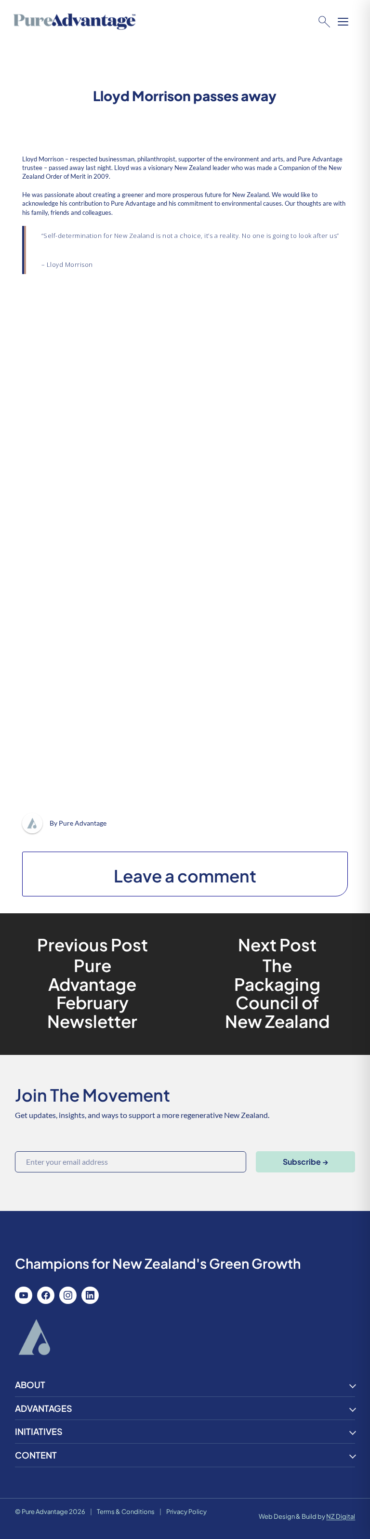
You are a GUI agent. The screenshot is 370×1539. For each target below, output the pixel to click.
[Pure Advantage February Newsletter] (92, 984)
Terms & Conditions (126, 1511)
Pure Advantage (82, 823)
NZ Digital (340, 1516)
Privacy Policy (186, 1511)
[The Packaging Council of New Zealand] (277, 984)
